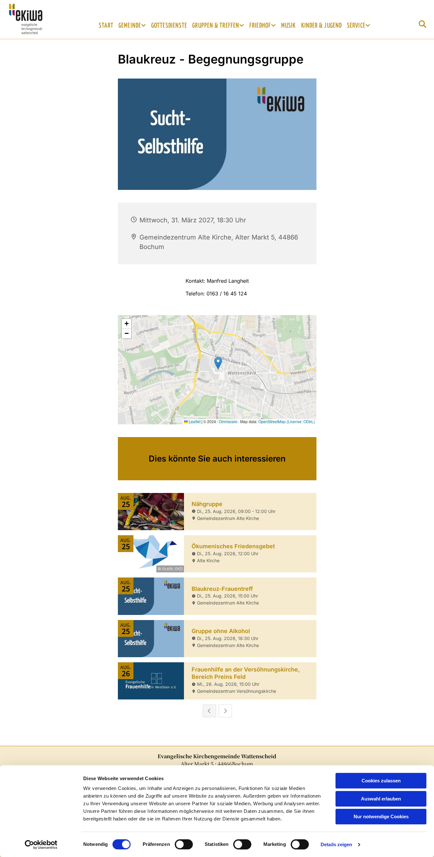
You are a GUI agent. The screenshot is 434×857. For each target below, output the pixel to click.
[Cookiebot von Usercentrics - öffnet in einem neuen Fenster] (41, 844)
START (106, 26)
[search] (422, 24)
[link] (132, 25)
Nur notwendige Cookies (381, 816)
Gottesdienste (169, 26)
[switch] (184, 844)
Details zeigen (336, 844)
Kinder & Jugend (321, 26)
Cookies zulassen (381, 780)
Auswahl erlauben (381, 798)
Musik (288, 26)
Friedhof (260, 26)
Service (356, 26)
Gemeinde (130, 26)
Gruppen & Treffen (215, 26)
